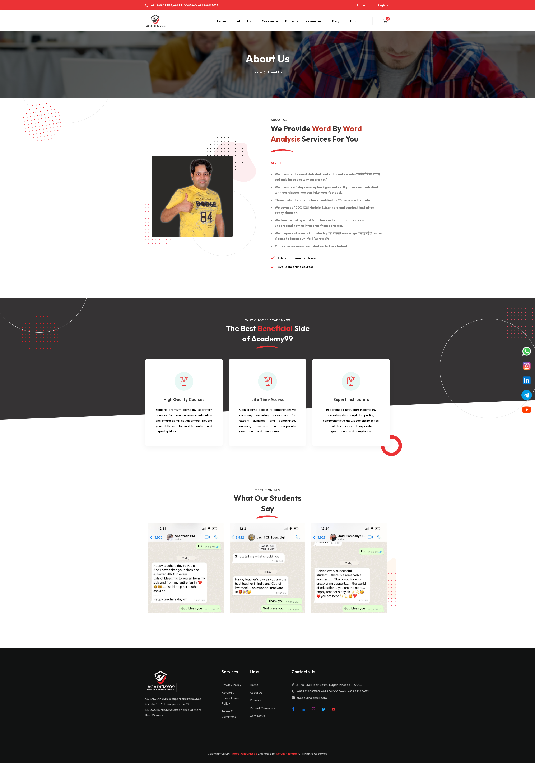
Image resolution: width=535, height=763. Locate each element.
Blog (335, 21)
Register (383, 5)
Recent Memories (262, 708)
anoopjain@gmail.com (312, 698)
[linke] (303, 709)
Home (221, 21)
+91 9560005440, (185, 5)
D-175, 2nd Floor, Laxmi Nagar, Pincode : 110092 (328, 685)
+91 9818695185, (162, 5)
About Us (244, 21)
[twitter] (323, 709)
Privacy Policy (231, 685)
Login (361, 5)
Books (290, 21)
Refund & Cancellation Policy (230, 698)
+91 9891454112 (208, 5)
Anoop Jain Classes (244, 753)
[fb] (293, 709)
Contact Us (257, 716)
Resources (313, 21)
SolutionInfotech (287, 753)
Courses (268, 21)
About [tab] (276, 163)
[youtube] (333, 709)
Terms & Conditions (229, 713)
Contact (356, 21)
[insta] (313, 709)
